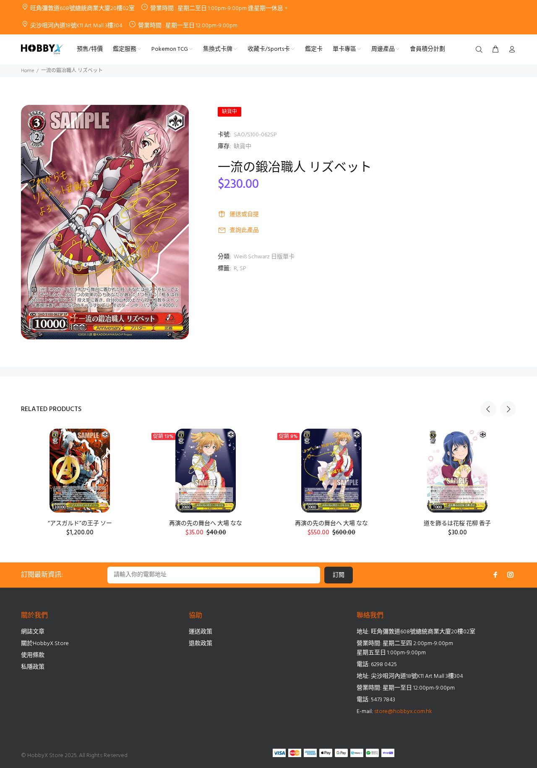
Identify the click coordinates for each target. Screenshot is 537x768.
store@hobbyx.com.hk (403, 711)
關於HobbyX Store (45, 643)
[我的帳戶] (510, 50)
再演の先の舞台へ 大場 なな (205, 523)
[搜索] (481, 50)
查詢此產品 (244, 230)
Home (27, 71)
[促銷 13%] (205, 471)
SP (243, 268)
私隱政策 (32, 667)
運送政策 (200, 632)
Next (508, 409)
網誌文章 (32, 632)
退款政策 (200, 643)
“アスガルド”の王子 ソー (80, 523)
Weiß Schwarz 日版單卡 (264, 257)
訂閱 (338, 575)
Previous (488, 409)
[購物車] (495, 50)
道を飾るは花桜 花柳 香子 (457, 523)
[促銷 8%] (331, 471)
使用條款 (32, 655)
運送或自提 (244, 214)
